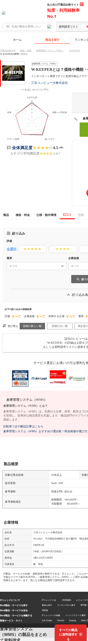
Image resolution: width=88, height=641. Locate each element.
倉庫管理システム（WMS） (50, 50)
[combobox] (7, 266)
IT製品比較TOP (8, 50)
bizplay (72, 620)
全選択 (12, 249)
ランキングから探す (66, 605)
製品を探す (52, 40)
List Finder (47, 620)
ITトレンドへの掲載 (51, 615)
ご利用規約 (66, 599)
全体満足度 (22, 147)
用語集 (45, 610)
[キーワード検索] (49, 27)
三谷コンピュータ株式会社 (49, 82)
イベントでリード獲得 (75, 615)
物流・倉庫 (26, 50)
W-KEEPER (74, 50)
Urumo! (60, 620)
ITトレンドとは (49, 599)
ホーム (17, 40)
